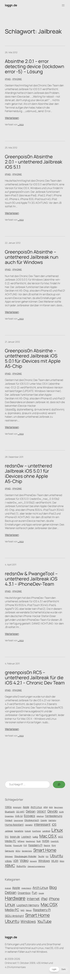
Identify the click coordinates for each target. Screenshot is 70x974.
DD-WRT (20, 811)
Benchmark (58, 807)
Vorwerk (33, 861)
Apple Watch (26, 888)
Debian (30, 811)
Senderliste (27, 851)
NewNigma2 (30, 841)
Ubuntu (56, 855)
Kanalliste (18, 831)
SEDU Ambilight (14, 916)
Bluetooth (10, 811)
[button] (58, 969)
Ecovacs (29, 816)
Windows (44, 861)
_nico (21, 124)
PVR (25, 845)
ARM (45, 807)
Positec (8, 845)
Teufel (41, 856)
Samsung (9, 850)
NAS (22, 910)
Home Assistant (14, 824)
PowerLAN (17, 845)
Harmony (52, 820)
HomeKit (29, 824)
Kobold (28, 831)
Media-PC (10, 841)
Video (24, 860)
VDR (15, 861)
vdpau (8, 861)
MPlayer (21, 841)
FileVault (8, 820)
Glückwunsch (31, 820)
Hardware (15, 898)
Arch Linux (36, 807)
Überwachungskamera (36, 866)
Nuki (38, 841)
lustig (35, 836)
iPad (8, 79)
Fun (34, 892)
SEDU (17, 851)
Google (44, 820)
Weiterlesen (12, 118)
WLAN (54, 861)
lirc (7, 836)
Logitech (26, 836)
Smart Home (44, 850)
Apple (26, 807)
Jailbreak (9, 831)
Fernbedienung (53, 816)
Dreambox (9, 816)
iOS (54, 824)
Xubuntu (21, 866)
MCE (60, 836)
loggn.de (11, 5)
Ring (54, 845)
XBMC (10, 865)
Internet (33, 898)
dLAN (61, 812)
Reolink (47, 845)
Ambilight (17, 807)
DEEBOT (41, 811)
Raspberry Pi (35, 845)
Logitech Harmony (27, 905)
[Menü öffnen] (63, 5)
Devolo (53, 811)
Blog (53, 887)
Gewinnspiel (18, 820)
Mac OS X (48, 836)
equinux (40, 816)
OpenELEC (55, 841)
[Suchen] (59, 784)
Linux (57, 830)
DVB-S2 (18, 816)
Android (8, 888)
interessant (42, 824)
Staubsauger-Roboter (25, 856)
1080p (8, 807)
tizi (47, 856)
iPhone (17, 79)
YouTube (44, 921)
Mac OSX (49, 904)
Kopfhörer (36, 831)
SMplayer (9, 856)
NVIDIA (45, 841)
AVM (51, 807)
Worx (62, 861)
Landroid (46, 831)
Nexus (29, 910)
